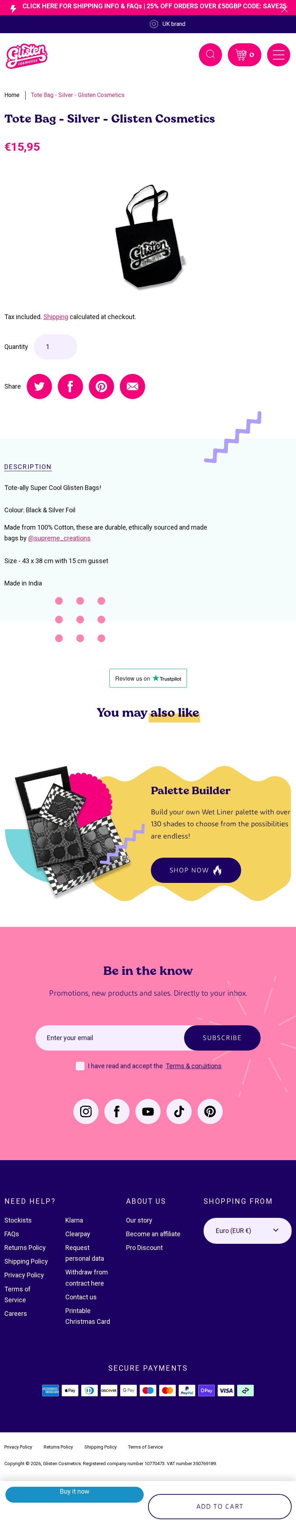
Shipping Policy (26, 1261)
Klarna (74, 1220)
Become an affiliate (153, 1234)
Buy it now (75, 1491)
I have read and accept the (126, 1066)
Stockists (18, 1220)
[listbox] (248, 1231)
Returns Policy (25, 1247)
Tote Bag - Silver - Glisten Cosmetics (78, 95)
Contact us (81, 1297)
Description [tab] (28, 466)
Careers (15, 1313)
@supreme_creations (59, 538)
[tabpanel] (148, 238)
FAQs (11, 1234)
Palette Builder (191, 790)
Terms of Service (145, 1447)
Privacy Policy (24, 1275)
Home (11, 95)
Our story (139, 1220)
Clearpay (77, 1234)
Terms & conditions (194, 1066)
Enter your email (70, 1038)
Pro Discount (144, 1247)
